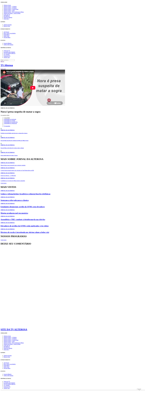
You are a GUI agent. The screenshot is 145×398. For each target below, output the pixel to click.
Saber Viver (6, 36)
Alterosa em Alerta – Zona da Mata (12, 13)
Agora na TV (7, 50)
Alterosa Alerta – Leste (9, 10)
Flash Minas (6, 34)
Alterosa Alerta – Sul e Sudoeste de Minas (14, 12)
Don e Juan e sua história (10, 33)
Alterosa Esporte (8, 24)
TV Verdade (7, 54)
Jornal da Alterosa (8, 17)
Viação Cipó (7, 57)
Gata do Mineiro (7, 43)
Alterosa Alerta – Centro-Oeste (11, 9)
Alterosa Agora (7, 5)
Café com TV (7, 14)
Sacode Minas (7, 37)
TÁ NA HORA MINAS (9, 53)
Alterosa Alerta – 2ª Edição (10, 8)
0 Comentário (7, 126)
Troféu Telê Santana (8, 44)
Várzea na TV (7, 56)
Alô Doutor (6, 32)
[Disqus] (72, 267)
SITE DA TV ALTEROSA (14, 329)
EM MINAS (7, 16)
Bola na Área (7, 26)
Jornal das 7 (6, 18)
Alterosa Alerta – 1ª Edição (10, 6)
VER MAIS (3, 183)
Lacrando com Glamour (9, 52)
